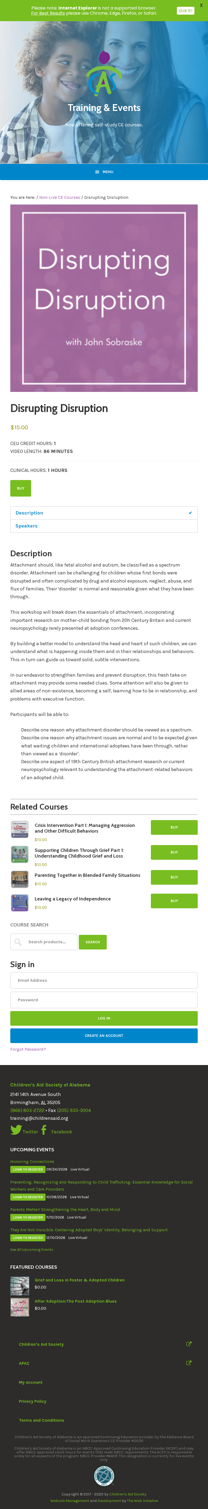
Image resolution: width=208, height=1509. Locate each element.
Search (93, 942)
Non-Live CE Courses (59, 197)
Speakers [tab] (26, 526)
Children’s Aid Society (41, 1344)
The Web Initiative (142, 1500)
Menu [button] (108, 172)
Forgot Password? (28, 1049)
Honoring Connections (32, 1161)
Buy (20, 488)
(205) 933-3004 (74, 1110)
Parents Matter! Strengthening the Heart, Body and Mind (65, 1209)
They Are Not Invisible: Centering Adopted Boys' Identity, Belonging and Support (89, 1229)
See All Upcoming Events (31, 1249)
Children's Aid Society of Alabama (50, 1085)
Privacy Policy (32, 1401)
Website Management (69, 1500)
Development (109, 1500)
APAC (24, 1363)
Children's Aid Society (128, 1494)
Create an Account (104, 1035)
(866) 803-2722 (27, 1110)
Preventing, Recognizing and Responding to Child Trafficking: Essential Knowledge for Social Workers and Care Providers (101, 1185)
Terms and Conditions (41, 1420)
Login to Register (28, 1169)
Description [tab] (29, 513)
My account (31, 1382)
